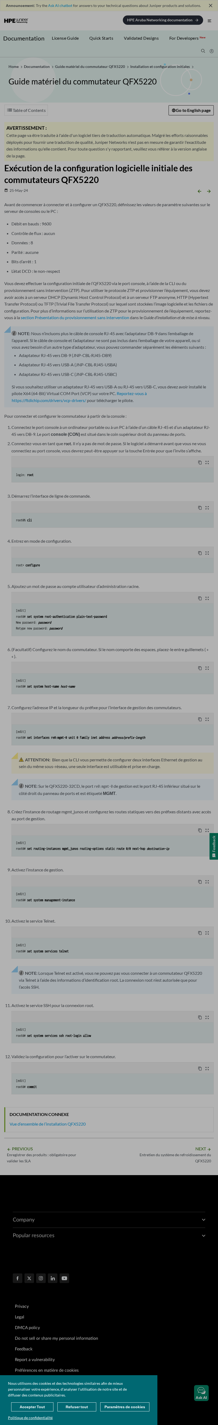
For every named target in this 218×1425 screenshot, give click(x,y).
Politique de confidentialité (30, 1418)
